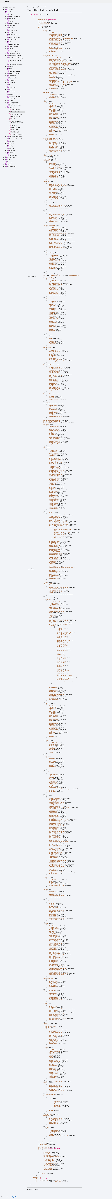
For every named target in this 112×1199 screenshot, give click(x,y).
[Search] (107, 1)
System (34, 7)
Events (29, 7)
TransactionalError (54, 1148)
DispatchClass (44, 1179)
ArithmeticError (51, 19)
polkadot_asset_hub (9, 7)
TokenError (46, 1146)
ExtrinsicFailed (42, 7)
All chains (6, 1)
